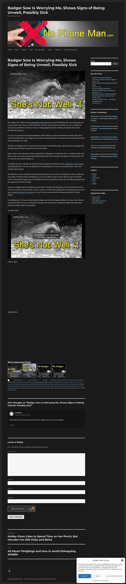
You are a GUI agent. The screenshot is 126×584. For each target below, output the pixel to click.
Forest (47, 384)
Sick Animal (28, 388)
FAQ (30, 50)
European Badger (34, 384)
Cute (71, 382)
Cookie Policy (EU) (70, 50)
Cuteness (10, 384)
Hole (29, 386)
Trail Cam (35, 388)
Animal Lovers (75, 380)
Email (10, 488)
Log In (50, 50)
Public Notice (96, 199)
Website (11, 497)
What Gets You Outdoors (57, 388)
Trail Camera (42, 388)
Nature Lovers (67, 386)
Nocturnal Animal (77, 386)
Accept (85, 576)
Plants (94, 180)
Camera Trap (57, 382)
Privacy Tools (96, 197)
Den (27, 384)
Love (33, 386)
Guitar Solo (24, 386)
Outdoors (10, 388)
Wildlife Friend (75, 388)
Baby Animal (21, 382)
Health (94, 176)
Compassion (65, 382)
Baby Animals (30, 382)
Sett (23, 388)
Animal (59, 380)
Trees (48, 388)
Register (58, 50)
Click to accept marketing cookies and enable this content (46, 236)
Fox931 (93, 145)
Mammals (47, 386)
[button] (122, 560)
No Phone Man (15, 16)
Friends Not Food (55, 384)
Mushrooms (95, 178)
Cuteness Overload (19, 384)
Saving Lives (17, 388)
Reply (12, 425)
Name (10, 479)
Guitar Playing (16, 386)
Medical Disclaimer (97, 203)
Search (93, 61)
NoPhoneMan (18, 380)
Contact (24, 50)
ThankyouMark (95, 126)
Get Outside (80, 384)
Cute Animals (77, 382)
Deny (98, 576)
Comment (12, 451)
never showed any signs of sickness (20, 192)
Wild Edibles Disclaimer (99, 201)
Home (10, 50)
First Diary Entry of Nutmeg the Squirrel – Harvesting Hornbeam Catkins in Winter (104, 119)
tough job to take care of (74, 164)
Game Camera (72, 384)
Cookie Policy (96, 580)
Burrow (50, 382)
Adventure (54, 380)
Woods (14, 390)
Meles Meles (54, 386)
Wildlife (45, 380)
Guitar (9, 386)
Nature (60, 386)
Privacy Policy (104, 580)
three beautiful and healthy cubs (39, 122)
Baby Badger (39, 382)
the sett (20, 130)
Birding (94, 174)
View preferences (114, 576)
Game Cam (63, 384)
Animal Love (66, 380)
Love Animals (39, 386)
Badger (45, 382)
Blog (16, 50)
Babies (15, 382)
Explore (42, 384)
